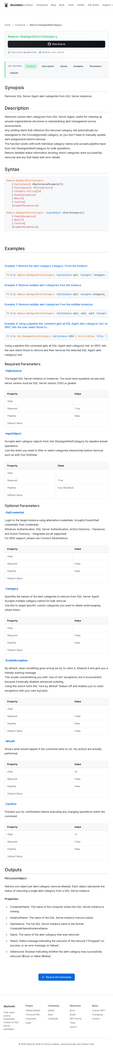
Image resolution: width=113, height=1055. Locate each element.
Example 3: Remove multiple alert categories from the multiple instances (49, 304)
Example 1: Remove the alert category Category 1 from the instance (46, 265)
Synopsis (31, 66)
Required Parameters (22, 364)
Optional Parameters (22, 506)
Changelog (97, 1014)
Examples (78, 66)
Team (71, 5)
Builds (73, 1014)
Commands (42, 5)
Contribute (53, 1018)
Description (48, 66)
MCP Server (76, 1018)
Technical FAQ (33, 1014)
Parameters (96, 66)
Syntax (63, 66)
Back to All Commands (58, 977)
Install (28, 1022)
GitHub (80, 5)
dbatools (13, 5)
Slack (50, 1014)
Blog (53, 5)
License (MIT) (98, 1010)
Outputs (14, 73)
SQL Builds (93, 5)
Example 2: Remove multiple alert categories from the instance (43, 285)
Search (73, 1027)
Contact (96, 1018)
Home (7, 25)
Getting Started (25, 5)
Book (61, 5)
